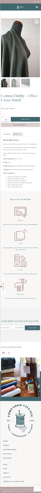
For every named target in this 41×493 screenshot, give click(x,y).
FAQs (5, 469)
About (6, 473)
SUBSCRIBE (32, 328)
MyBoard (7, 458)
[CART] (38, 2)
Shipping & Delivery (8, 491)
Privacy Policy (25, 489)
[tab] (7, 134)
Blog (5, 464)
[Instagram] (8, 352)
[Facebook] (3, 352)
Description (7, 134)
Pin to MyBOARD (19, 125)
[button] (37, 7)
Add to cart (25, 119)
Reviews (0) (17, 134)
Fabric (6, 445)
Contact (7, 477)
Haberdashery (10, 450)
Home (5, 441)
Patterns (7, 454)
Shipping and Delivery (13, 481)
